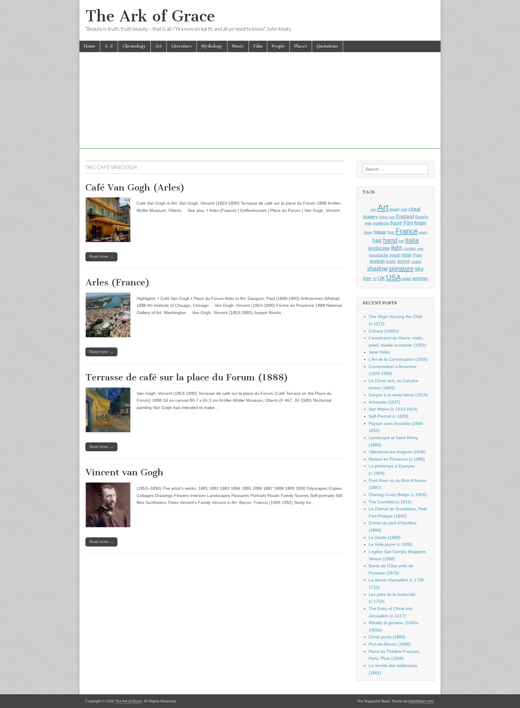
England (405, 216)
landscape (379, 248)
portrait (377, 261)
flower (368, 232)
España (421, 217)
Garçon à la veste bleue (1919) (398, 394)
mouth (394, 255)
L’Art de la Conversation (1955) (398, 359)
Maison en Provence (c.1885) (397, 459)
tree (367, 278)
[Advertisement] (260, 106)
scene (403, 261)
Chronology (134, 46)
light (396, 247)
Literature (181, 46)
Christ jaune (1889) (387, 636)
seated (416, 261)
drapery (370, 216)
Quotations (327, 46)
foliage (380, 232)
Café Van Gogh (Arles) (135, 187)
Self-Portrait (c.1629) (388, 416)
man (420, 248)
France (406, 231)
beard (394, 209)
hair (377, 240)
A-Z (109, 46)
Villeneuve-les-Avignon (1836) (397, 451)
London (409, 248)
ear (392, 217)
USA (393, 277)
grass (423, 232)
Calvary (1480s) (384, 331)
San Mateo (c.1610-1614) (393, 409)
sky (419, 269)
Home (89, 46)
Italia (412, 240)
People (278, 46)
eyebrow (381, 223)
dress (383, 217)
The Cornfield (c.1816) (390, 501)
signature (401, 268)
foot (391, 232)
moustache (378, 255)
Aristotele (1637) (384, 402)
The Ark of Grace (150, 16)
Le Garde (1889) (385, 537)
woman (420, 278)
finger (420, 222)
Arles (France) (117, 282)
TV (375, 279)
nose (406, 254)
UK (381, 278)
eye (368, 223)
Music (238, 46)
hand (390, 240)
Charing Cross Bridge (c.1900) (398, 494)
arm (373, 209)
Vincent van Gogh (124, 472)
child (404, 209)
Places (300, 46)
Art (158, 46)
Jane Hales (379, 352)
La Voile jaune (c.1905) (391, 544)
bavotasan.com (421, 701)
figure (396, 222)
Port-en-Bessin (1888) (390, 644)
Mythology (212, 46)
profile (391, 262)
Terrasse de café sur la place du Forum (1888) (186, 377)
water (406, 279)
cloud (414, 209)
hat (401, 241)
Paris (417, 255)
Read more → (101, 256)
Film (257, 46)
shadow (377, 268)
